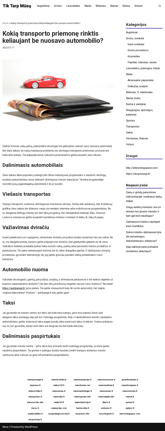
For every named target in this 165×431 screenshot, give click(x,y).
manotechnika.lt (58, 380)
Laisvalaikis (73, 5)
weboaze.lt (106, 408)
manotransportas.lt (82, 380)
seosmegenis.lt (106, 414)
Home (5, 23)
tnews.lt (35, 408)
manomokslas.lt (129, 391)
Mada (88, 5)
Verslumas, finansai (137, 138)
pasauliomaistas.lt (130, 380)
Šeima (126, 5)
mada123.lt (59, 402)
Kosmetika (134, 56)
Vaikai (129, 132)
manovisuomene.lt (106, 380)
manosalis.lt (58, 397)
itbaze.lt (106, 402)
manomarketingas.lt (82, 391)
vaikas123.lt (58, 385)
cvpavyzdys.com (59, 408)
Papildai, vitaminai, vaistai (142, 62)
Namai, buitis (133, 98)
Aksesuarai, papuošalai (140, 80)
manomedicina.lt (106, 385)
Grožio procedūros (138, 50)
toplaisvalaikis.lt (35, 414)
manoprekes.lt (35, 397)
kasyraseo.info (82, 414)
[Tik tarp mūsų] (17, 6)
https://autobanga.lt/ (13, 288)
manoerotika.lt (35, 391)
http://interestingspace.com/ (142, 167)
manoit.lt (130, 397)
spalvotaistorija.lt (82, 402)
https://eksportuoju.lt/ (138, 173)
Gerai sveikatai (136, 44)
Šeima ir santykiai (136, 104)
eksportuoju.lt (35, 419)
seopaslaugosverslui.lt (58, 414)
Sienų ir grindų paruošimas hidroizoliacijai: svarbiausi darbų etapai (144, 197)
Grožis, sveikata (135, 38)
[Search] (160, 6)
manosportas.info (82, 397)
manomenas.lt (58, 391)
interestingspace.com (130, 414)
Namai (114, 5)
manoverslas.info (35, 402)
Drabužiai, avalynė (138, 86)
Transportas (132, 126)
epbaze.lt (130, 408)
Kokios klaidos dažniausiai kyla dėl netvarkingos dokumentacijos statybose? (143, 236)
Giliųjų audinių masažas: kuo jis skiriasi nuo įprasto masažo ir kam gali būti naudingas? (143, 211)
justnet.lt (130, 402)
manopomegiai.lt (35, 380)
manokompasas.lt (130, 385)
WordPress (31, 426)
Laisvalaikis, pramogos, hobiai (143, 68)
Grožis (58, 5)
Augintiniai (43, 5)
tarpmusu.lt (35, 385)
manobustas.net (82, 385)
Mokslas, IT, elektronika (139, 92)
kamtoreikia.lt (82, 408)
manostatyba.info (106, 397)
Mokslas (101, 5)
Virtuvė (138, 5)
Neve (5, 426)
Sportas (130, 120)
